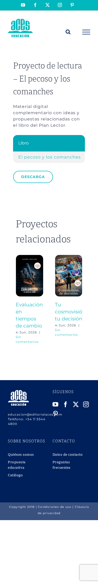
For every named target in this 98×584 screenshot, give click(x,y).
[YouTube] (56, 404)
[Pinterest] (56, 414)
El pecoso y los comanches (49, 157)
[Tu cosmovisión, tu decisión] (69, 257)
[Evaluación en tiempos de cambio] (29, 257)
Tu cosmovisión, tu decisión (71, 311)
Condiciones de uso (54, 507)
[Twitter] (76, 404)
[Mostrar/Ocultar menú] (86, 32)
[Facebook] (66, 404)
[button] (20, 299)
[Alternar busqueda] (68, 31)
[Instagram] (86, 404)
